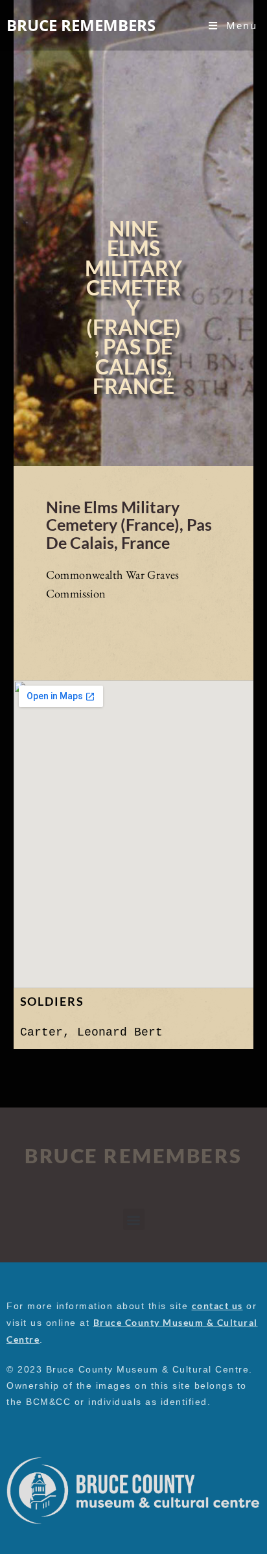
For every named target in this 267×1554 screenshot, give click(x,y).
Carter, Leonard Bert (91, 1032)
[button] (134, 1219)
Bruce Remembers (81, 25)
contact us (217, 1305)
